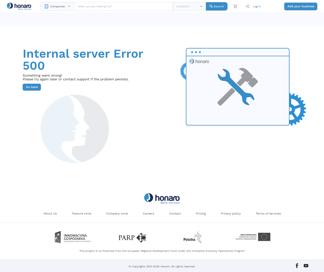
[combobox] (57, 6)
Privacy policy (231, 213)
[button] (201, 6)
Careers (148, 213)
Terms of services (268, 213)
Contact (175, 213)
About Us (50, 213)
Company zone (117, 213)
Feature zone (81, 213)
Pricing (201, 213)
